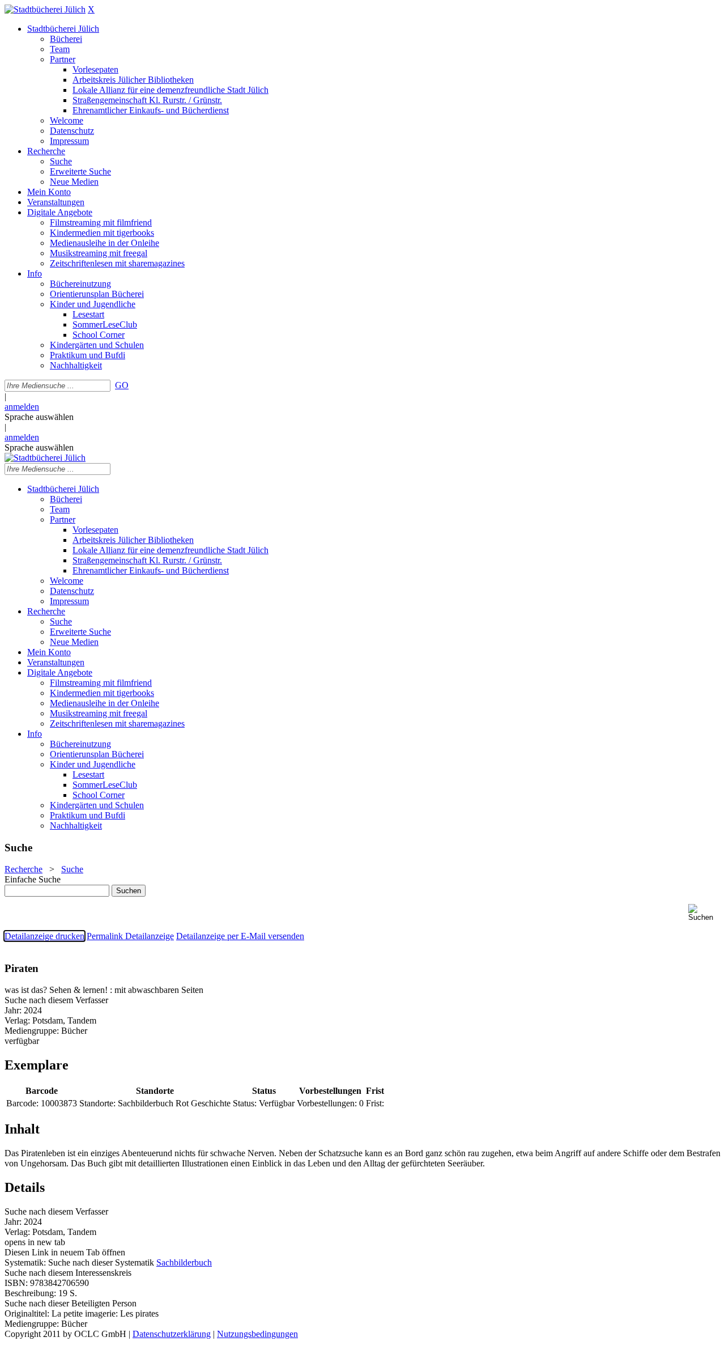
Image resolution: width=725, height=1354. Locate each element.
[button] (704, 913)
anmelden (22, 406)
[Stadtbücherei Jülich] (45, 9)
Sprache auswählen (39, 417)
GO (122, 385)
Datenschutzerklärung (172, 1334)
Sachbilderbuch (184, 1262)
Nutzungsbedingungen (257, 1334)
